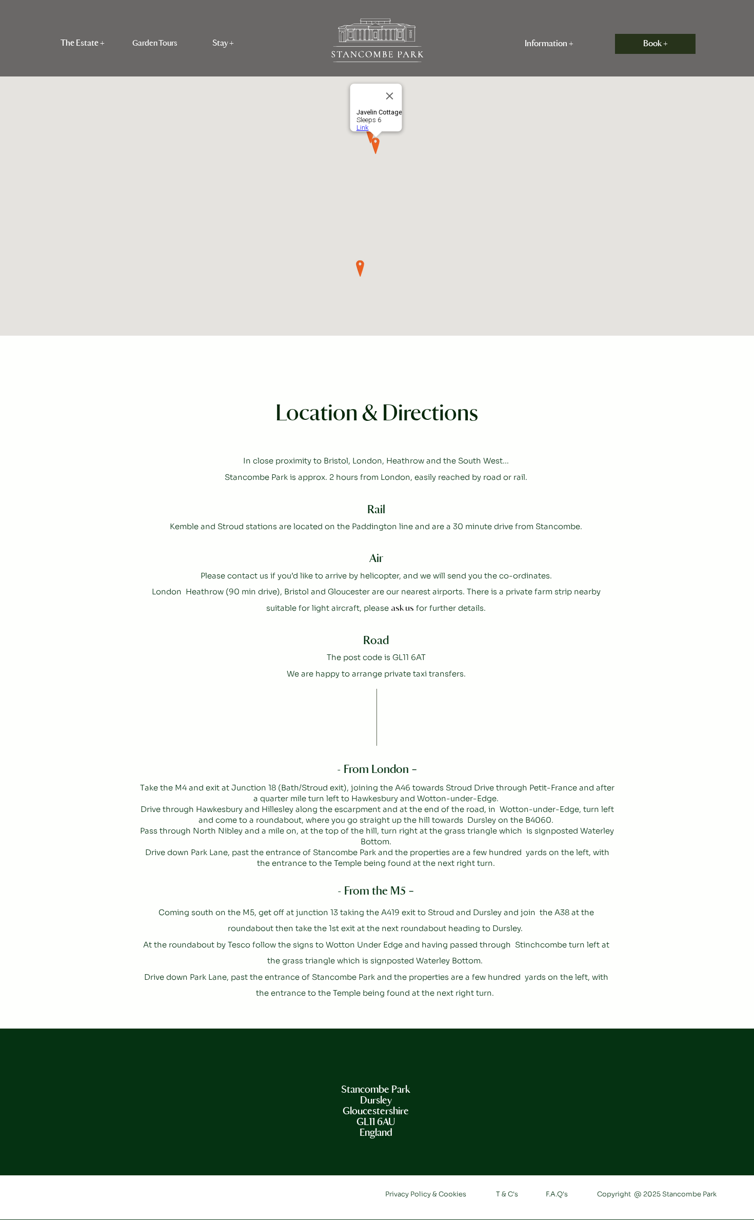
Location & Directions (376, 413)
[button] (82, 43)
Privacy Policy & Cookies (426, 1194)
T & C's (507, 1194)
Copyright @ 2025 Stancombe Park (657, 1194)
